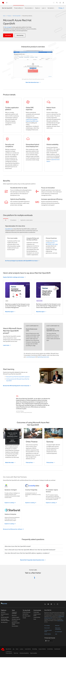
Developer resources (16, 619)
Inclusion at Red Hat (42, 649)
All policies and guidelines (24, 653)
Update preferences (12, 440)
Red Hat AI (3, 612)
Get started (8, 35)
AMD (56, 244)
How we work (47, 627)
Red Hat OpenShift (7, 8)
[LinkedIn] (45, 604)
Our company (47, 625)
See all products (4, 622)
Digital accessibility (33, 653)
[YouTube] (48, 604)
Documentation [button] (28, 8)
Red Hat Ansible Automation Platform (5, 620)
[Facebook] (51, 604)
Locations (21, 649)
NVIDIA (50, 244)
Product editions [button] (18, 8)
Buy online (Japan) (26, 615)
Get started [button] (50, 8)
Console (24, 617)
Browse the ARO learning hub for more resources (16, 385)
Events (17, 649)
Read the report (9, 311)
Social (35, 619)
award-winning (60, 620)
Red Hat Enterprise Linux (5, 614)
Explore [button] (37, 8)
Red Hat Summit (57, 649)
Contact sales (36, 612)
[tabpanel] (33, 243)
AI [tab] (5, 220)
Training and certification (14, 613)
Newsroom (57, 625)
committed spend (30, 357)
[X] (54, 604)
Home (4, 15)
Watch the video (9, 462)
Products (9, 15)
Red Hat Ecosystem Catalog (16, 623)
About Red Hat (8, 649)
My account (14, 615)
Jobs (56, 634)
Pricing (60, 8)
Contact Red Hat (28, 649)
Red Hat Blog (34, 649)
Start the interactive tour (32, 82)
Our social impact (58, 631)
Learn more (6, 345)
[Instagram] (57, 604)
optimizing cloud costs (43, 357)
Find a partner (14, 621)
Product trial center (26, 612)
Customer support (15, 617)
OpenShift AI (8, 229)
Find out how (29, 462)
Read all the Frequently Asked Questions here (32, 560)
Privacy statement (9, 653)
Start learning (20, 35)
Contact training (37, 617)
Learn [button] (43, 8)
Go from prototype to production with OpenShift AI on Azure (21, 260)
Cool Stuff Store (50, 649)
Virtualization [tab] (13, 220)
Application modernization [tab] (26, 220)
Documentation (15, 626)
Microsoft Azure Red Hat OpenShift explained (17, 376)
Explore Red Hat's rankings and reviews (13, 277)
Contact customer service (37, 614)
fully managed (7, 27)
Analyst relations (47, 634)
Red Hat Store (25, 614)
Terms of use (16, 653)
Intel (53, 244)
